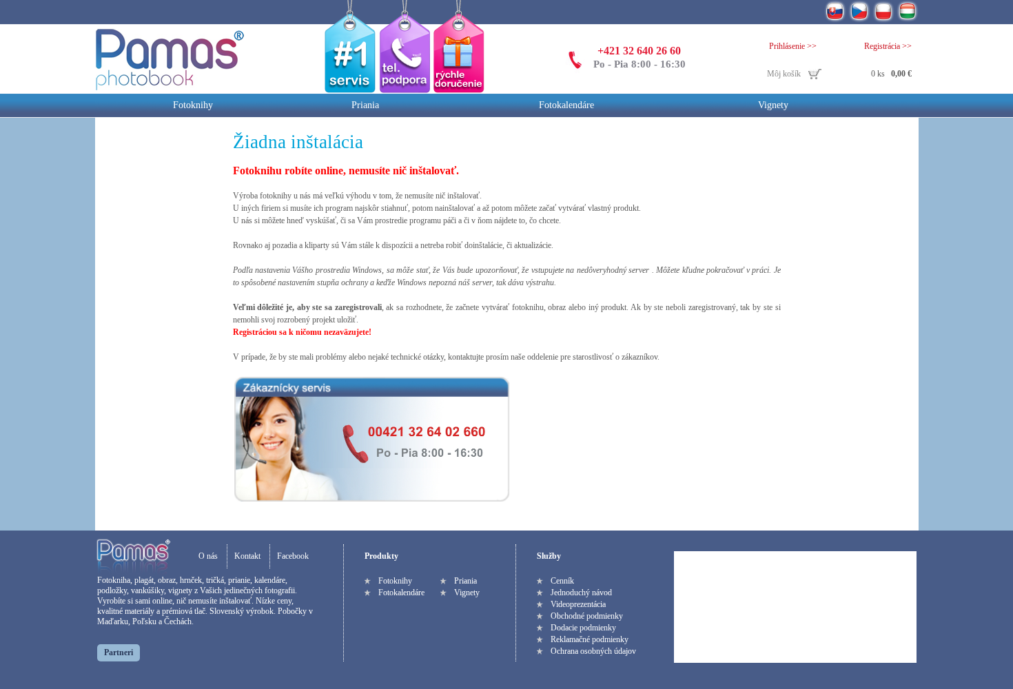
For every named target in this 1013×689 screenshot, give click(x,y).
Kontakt (247, 556)
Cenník (562, 581)
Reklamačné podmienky (589, 639)
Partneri (118, 652)
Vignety (773, 105)
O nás (208, 556)
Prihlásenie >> (793, 46)
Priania (365, 105)
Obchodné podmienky (587, 616)
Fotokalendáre (566, 105)
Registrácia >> (888, 46)
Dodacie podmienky (583, 628)
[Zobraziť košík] (839, 75)
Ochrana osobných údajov (593, 651)
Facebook (293, 556)
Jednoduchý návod (581, 592)
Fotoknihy (193, 105)
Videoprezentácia (578, 604)
